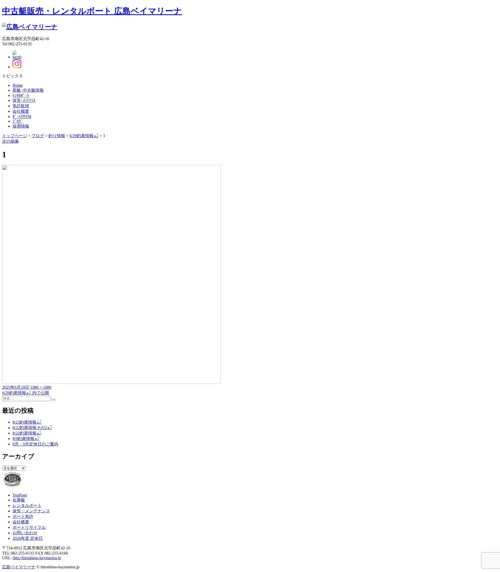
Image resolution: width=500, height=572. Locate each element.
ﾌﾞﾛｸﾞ (17, 121)
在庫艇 (18, 500)
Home (17, 85)
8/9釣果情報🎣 (26, 438)
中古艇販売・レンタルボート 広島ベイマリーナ (92, 11)
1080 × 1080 (40, 387)
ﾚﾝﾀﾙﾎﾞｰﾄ (20, 95)
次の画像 (10, 141)
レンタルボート (27, 505)
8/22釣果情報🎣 (27, 433)
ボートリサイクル (29, 527)
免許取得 (20, 106)
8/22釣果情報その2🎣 (32, 427)
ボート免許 (22, 516)
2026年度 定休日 (27, 538)
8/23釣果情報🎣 (27, 422)
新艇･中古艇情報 (28, 90)
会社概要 (20, 111)
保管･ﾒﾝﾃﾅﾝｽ (23, 100)
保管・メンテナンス (31, 511)
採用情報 (20, 126)
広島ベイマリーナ (18, 567)
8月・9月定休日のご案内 (35, 444)
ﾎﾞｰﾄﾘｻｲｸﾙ (21, 116)
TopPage (19, 495)
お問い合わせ (25, 533)
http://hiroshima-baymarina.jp (37, 558)
